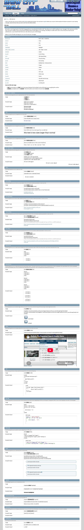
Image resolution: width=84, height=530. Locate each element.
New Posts (7, 15)
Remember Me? (55, 2)
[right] (9, 49)
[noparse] (7, 78)
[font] (6, 45)
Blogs (22, 13)
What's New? (8, 13)
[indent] (7, 51)
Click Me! (26, 225)
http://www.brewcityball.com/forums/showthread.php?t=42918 (38, 224)
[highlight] (7, 47)
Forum (15, 13)
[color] (6, 40)
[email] (6, 54)
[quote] (7, 76)
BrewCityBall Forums (28, 208)
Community (19, 15)
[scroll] (6, 82)
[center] (13, 49)
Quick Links (33, 15)
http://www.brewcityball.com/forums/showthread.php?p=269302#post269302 (41, 241)
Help (70, 1)
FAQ (11, 15)
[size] (6, 43)
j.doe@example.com (28, 192)
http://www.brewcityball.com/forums (32, 207)
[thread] (7, 58)
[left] (6, 49)
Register (76, 1)
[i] (7, 38)
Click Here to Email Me (29, 193)
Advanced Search (75, 15)
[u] (9, 38)
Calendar (14, 15)
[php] (6, 71)
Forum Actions (26, 15)
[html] (6, 74)
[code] (6, 69)
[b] (6, 38)
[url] (6, 56)
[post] (6, 60)
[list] (6, 63)
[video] (6, 67)
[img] (6, 65)
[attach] (7, 80)
